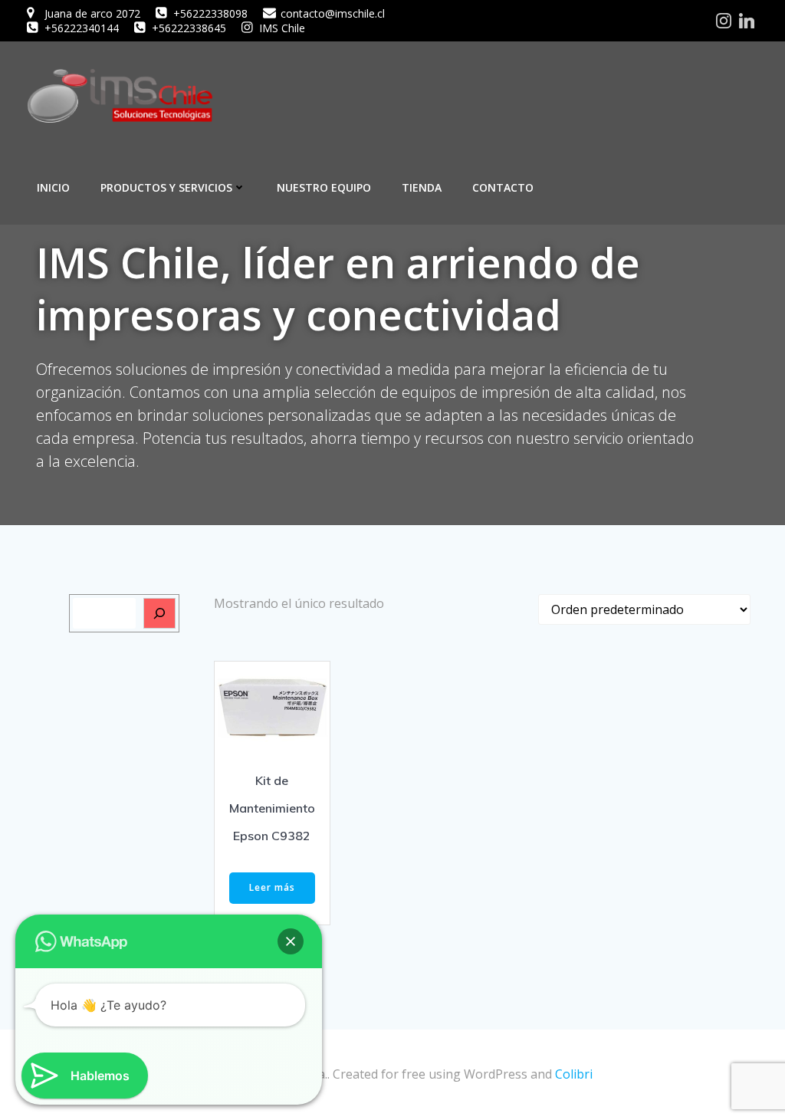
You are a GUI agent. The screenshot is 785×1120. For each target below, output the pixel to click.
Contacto (503, 187)
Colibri (574, 1074)
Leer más (272, 887)
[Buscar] (159, 613)
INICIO (53, 187)
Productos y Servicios (166, 187)
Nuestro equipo (324, 187)
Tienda (422, 187)
